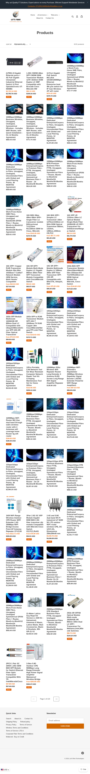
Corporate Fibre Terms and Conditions (19, 734)
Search (8, 719)
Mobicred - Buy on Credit (15, 737)
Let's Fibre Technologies (76, 758)
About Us (17, 719)
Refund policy (25, 722)
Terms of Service (26, 725)
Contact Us (28, 719)
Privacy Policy (11, 725)
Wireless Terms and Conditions (17, 728)
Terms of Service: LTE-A (15, 731)
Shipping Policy (11, 722)
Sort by (9, 44)
